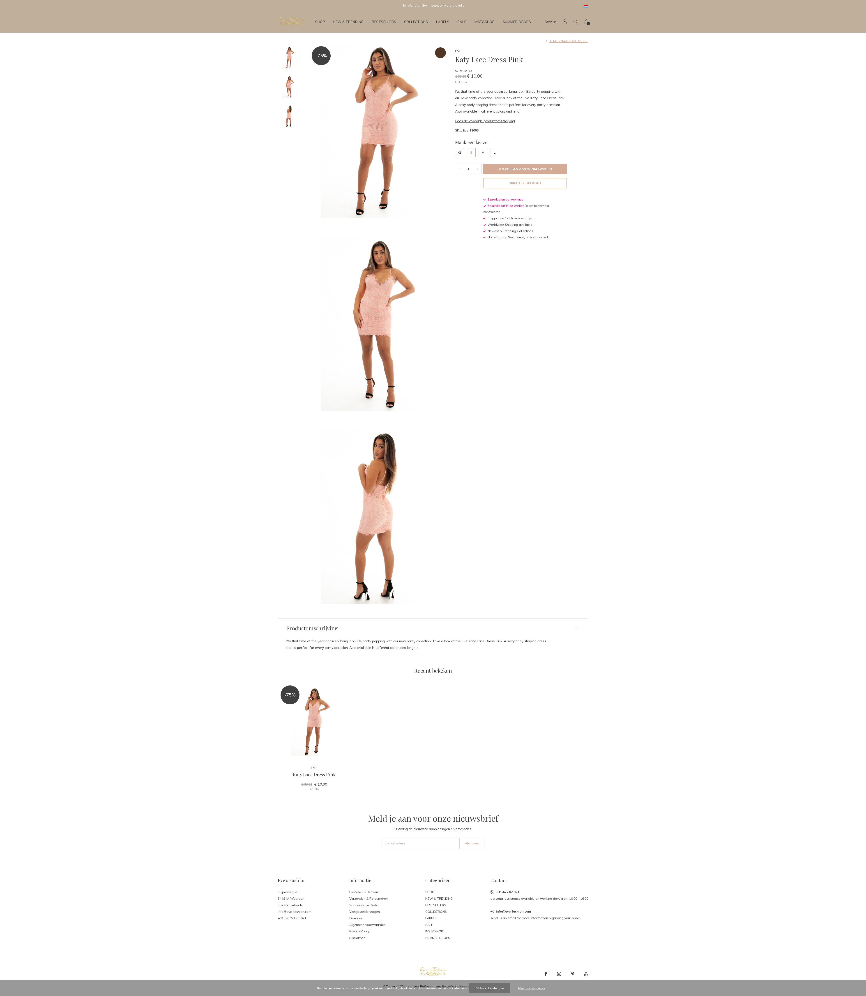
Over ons (356, 918)
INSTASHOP (484, 22)
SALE (461, 22)
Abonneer (472, 843)
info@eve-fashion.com (513, 911)
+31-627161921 (507, 892)
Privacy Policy (359, 931)
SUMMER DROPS (517, 22)
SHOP (320, 22)
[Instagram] (559, 974)
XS (460, 152)
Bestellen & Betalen (363, 892)
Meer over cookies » (531, 988)
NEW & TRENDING (348, 22)
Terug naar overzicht (568, 41)
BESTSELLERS (384, 22)
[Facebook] (546, 974)
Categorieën (438, 880)
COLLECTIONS (416, 22)
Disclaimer (357, 938)
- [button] (459, 169)
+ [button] (477, 169)
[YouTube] (586, 974)
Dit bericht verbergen (490, 988)
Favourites (440, 52)
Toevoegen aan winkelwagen (525, 169)
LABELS (442, 22)
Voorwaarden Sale (363, 905)
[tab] (433, 628)
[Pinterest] (572, 974)
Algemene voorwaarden (367, 925)
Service (550, 22)
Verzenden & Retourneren (368, 899)
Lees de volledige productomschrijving (485, 121)
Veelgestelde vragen (364, 912)
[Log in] (565, 21)
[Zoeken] (575, 21)
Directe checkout (525, 183)
